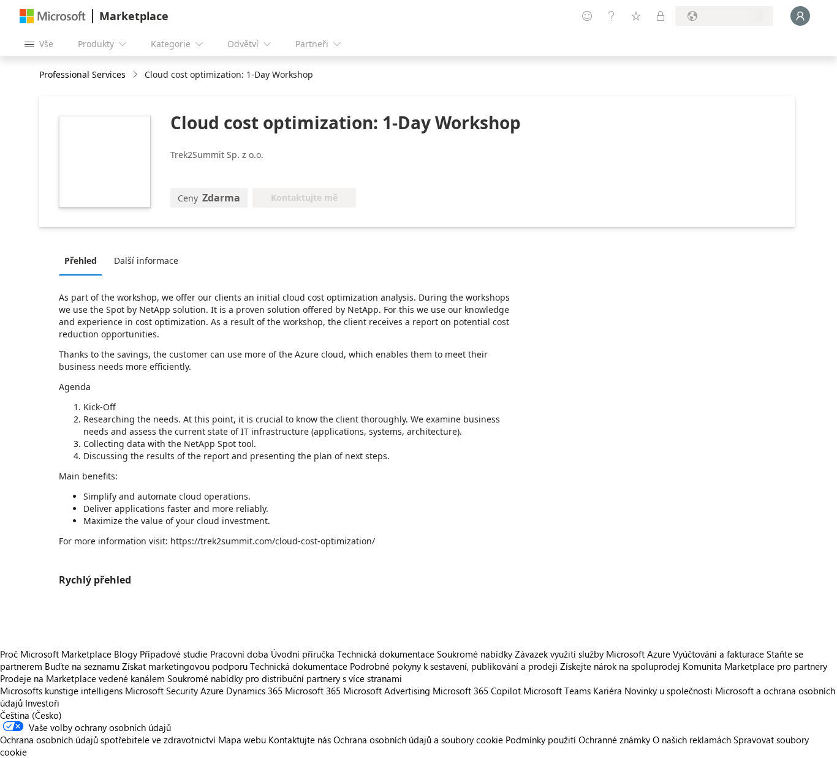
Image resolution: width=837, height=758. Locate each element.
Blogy (125, 654)
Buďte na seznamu (82, 666)
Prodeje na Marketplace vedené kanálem (82, 678)
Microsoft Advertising (386, 691)
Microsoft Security (161, 691)
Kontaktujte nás (299, 740)
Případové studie (174, 654)
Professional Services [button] (82, 74)
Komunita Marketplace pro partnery (755, 666)
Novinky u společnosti (668, 691)
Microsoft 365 (313, 691)
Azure (212, 691)
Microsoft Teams (557, 691)
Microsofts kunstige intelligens (61, 691)
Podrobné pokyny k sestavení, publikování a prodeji (454, 666)
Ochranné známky (614, 740)
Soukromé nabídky (474, 654)
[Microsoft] (53, 16)
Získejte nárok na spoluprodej (620, 666)
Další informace (146, 260)
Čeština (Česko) (31, 715)
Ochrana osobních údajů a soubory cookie (418, 740)
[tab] (83, 260)
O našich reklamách (692, 740)
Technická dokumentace (385, 654)
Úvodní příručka (303, 654)
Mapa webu (242, 740)
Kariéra (607, 691)
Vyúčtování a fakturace (718, 654)
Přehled (80, 260)
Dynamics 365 (254, 691)
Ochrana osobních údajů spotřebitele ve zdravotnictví (108, 740)
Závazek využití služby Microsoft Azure (594, 654)
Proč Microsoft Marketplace (56, 654)
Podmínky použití (541, 740)
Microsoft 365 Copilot (477, 691)
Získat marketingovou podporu (185, 666)
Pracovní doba (239, 654)
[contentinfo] (136, 75)
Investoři (42, 703)
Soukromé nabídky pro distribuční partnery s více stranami (284, 678)
